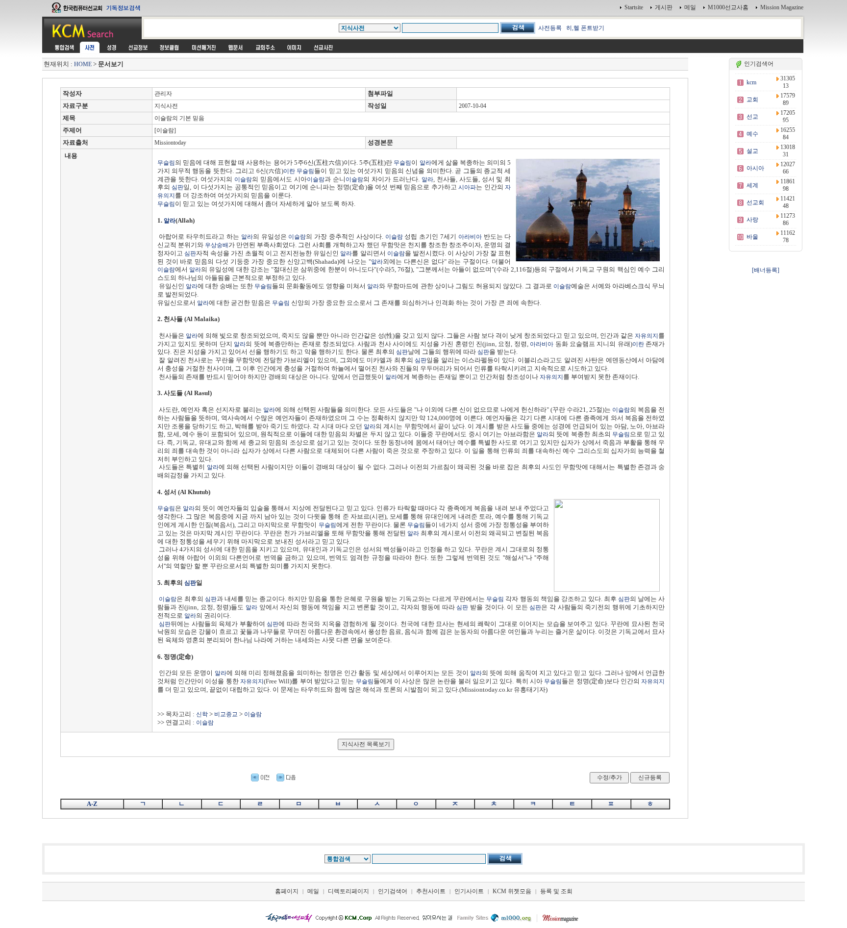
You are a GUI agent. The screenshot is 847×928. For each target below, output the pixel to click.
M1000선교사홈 (728, 7)
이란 (289, 171)
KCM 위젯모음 (512, 891)
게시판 (664, 7)
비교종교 (226, 714)
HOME (83, 64)
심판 (177, 187)
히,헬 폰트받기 (585, 28)
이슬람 (243, 179)
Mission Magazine (781, 7)
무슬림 (166, 162)
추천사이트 (431, 891)
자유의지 (646, 335)
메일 (690, 7)
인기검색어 (392, 891)
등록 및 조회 (556, 891)
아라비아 (470, 236)
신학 (202, 714)
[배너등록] (765, 270)
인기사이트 (469, 891)
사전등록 (550, 28)
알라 (425, 162)
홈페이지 (287, 891)
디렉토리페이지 (348, 891)
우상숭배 (216, 245)
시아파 (467, 187)
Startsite (633, 7)
